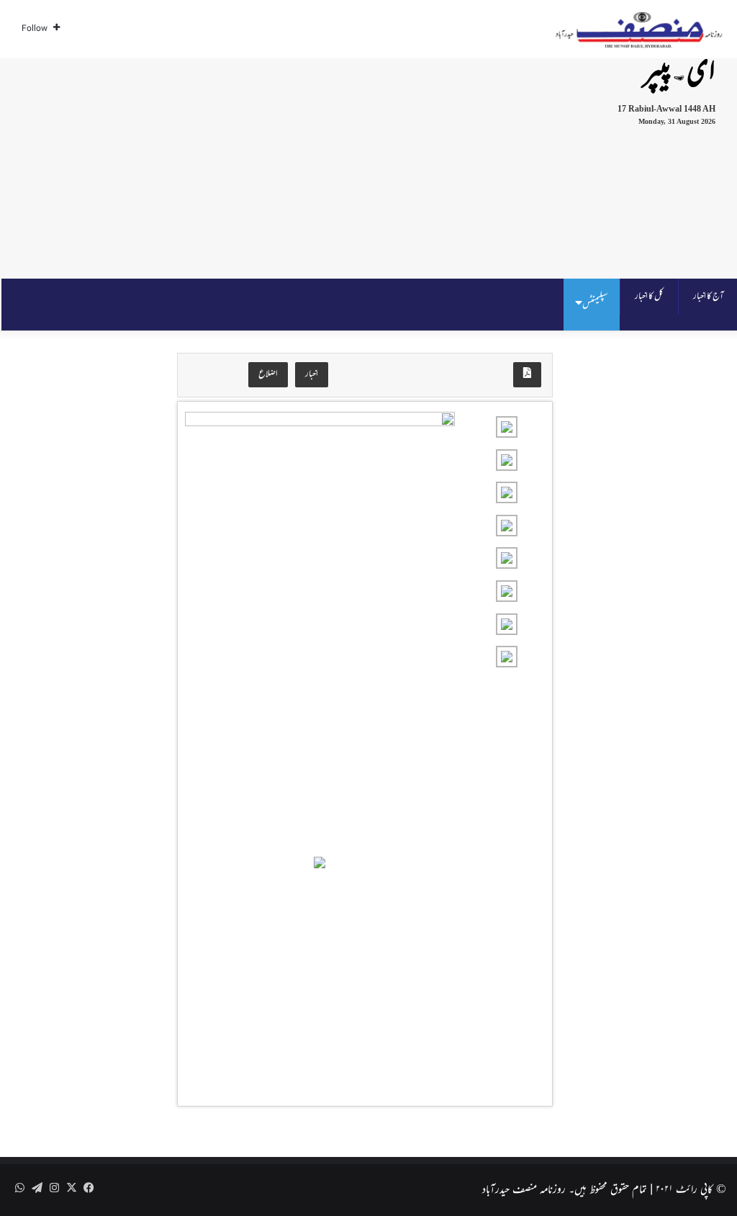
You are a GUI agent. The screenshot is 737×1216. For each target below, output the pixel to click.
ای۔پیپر (679, 74)
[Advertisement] (239, 165)
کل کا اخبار (649, 296)
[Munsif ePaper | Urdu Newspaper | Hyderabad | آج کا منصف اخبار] (639, 29)
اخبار (311, 374)
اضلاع (268, 374)
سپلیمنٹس (595, 304)
